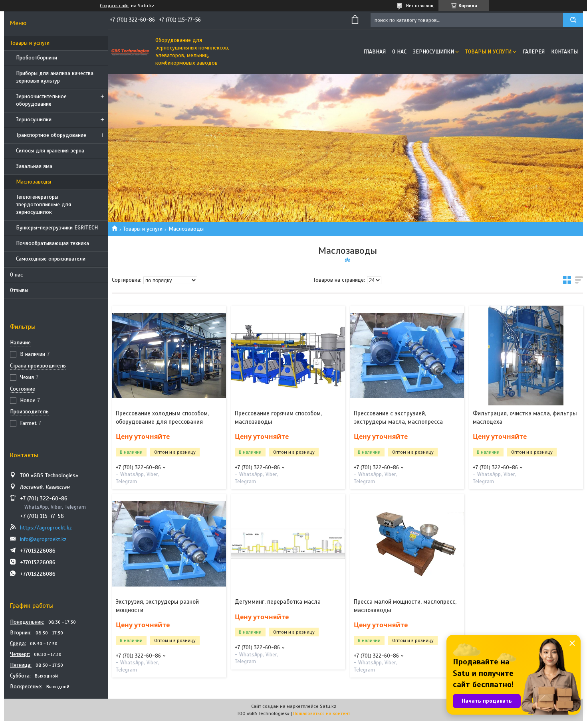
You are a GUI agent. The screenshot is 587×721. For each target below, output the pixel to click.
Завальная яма (34, 166)
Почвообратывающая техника (52, 243)
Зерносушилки (34, 119)
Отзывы (19, 290)
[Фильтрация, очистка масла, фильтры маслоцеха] (526, 355)
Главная (374, 51)
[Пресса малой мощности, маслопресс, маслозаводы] (407, 544)
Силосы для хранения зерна (50, 150)
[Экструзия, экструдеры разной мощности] (169, 544)
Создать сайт (114, 5)
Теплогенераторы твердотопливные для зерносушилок (43, 204)
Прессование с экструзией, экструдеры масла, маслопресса (398, 417)
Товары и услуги (30, 43)
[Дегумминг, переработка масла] (288, 544)
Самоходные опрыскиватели (50, 258)
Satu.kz (328, 706)
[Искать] (573, 20)
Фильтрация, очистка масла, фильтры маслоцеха (525, 417)
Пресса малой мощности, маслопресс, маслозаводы (405, 605)
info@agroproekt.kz (43, 539)
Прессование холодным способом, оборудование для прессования (162, 417)
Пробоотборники (36, 57)
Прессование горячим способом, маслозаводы (278, 417)
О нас (16, 274)
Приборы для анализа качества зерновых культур (54, 77)
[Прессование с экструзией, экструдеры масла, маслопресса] (407, 355)
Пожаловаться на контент (321, 713)
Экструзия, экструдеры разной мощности (157, 605)
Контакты (564, 51)
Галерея (534, 51)
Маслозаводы (33, 181)
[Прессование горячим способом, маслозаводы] (288, 355)
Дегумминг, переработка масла (278, 601)
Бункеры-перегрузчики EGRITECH (57, 227)
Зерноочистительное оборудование (41, 100)
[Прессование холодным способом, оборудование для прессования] (169, 355)
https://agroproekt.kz (46, 527)
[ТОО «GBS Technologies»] (130, 52)
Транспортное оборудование (51, 135)
